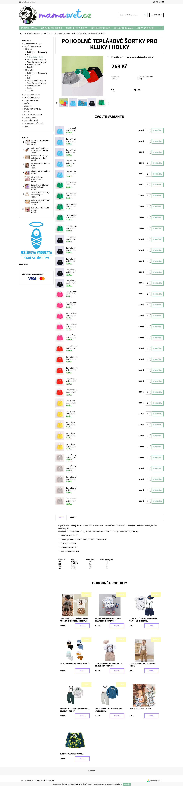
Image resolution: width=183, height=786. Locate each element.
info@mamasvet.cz (28, 2)
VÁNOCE (27, 126)
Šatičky (30, 88)
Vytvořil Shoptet (156, 780)
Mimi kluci (28, 49)
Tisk (113, 91)
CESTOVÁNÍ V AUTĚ (31, 120)
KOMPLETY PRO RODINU (51, 28)
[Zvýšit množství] (151, 129)
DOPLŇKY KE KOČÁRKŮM (33, 115)
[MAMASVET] (55, 14)
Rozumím (126, 784)
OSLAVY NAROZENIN (145, 28)
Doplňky (30, 67)
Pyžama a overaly (33, 64)
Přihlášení (160, 2)
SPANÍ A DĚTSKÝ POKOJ (32, 109)
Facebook (91, 770)
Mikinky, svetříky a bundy (36, 59)
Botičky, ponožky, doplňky (37, 52)
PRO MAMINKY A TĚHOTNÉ (33, 123)
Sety (29, 78)
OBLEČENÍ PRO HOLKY (100, 28)
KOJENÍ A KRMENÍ (30, 117)
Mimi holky (29, 70)
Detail (82, 626)
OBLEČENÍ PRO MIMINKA (76, 28)
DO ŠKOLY (27, 106)
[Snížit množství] (151, 131)
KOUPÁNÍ (27, 112)
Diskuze (73, 517)
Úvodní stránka (29, 28)
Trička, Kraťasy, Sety (145, 76)
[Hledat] (146, 15)
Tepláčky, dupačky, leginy (37, 62)
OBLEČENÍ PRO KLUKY (123, 28)
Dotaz (139, 90)
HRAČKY (27, 103)
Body (29, 54)
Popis (61, 517)
